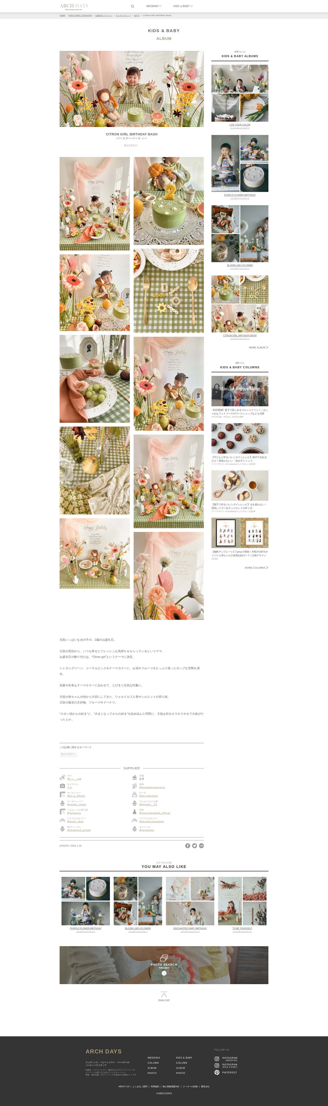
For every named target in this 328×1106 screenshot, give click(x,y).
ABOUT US (124, 1086)
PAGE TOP (164, 1000)
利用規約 (155, 1086)
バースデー (131, 145)
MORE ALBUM (257, 347)
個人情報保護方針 (171, 1086)
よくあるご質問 (140, 1086)
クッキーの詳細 (190, 1086)
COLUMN (153, 1063)
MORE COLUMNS (255, 567)
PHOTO (152, 1073)
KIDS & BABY (181, 6)
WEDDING (152, 6)
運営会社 (205, 1086)
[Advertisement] (164, 1017)
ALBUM (164, 38)
